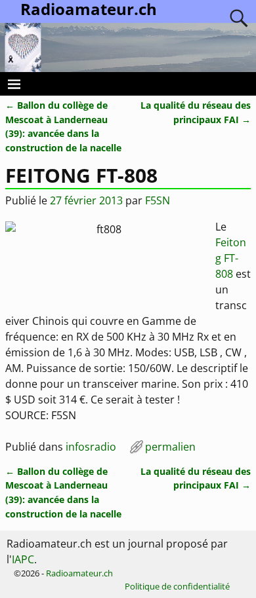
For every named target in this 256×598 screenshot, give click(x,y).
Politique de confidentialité (177, 586)
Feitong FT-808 (230, 258)
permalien (170, 446)
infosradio (91, 446)
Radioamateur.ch (79, 573)
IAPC (23, 559)
